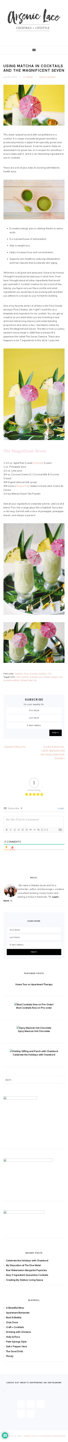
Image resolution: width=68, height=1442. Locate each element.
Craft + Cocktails (15, 1327)
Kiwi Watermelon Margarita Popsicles (26, 1270)
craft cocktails (22, 677)
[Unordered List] (26, 830)
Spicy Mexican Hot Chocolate (34, 1031)
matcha (46, 677)
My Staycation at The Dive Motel (23, 1265)
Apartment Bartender (18, 1312)
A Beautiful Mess (15, 1307)
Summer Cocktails (38, 674)
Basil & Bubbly (14, 1317)
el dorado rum (36, 677)
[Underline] (15, 830)
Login (60, 808)
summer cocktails (11, 680)
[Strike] (18, 830)
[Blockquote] (30, 830)
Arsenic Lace (34, 23)
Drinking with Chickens (18, 1332)
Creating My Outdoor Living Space (24, 1280)
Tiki (49, 674)
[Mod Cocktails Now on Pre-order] (34, 1004)
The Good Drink (14, 1351)
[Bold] (7, 830)
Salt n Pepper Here (16, 1346)
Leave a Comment (47, 77)
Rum (26, 674)
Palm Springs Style (16, 1341)
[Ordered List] (22, 830)
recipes (54, 677)
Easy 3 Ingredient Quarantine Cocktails (27, 1275)
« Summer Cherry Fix (14, 746)
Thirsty (10, 1356)
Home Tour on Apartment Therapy (34, 984)
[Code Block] (34, 830)
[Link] (38, 830)
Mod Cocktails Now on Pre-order (34, 1007)
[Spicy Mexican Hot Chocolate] (34, 1027)
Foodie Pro (30, 1436)
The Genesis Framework (52, 1436)
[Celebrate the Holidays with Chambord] (34, 1051)
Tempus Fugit (23, 486)
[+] (46, 829)
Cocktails (19, 674)
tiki (35, 680)
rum (61, 677)
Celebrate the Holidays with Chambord (34, 1054)
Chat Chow (12, 1322)
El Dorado (38, 463)
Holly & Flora (13, 1337)
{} (42, 829)
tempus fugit (27, 680)
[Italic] (11, 830)
